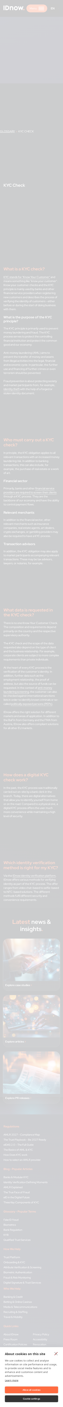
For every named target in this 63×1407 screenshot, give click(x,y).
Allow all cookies (31, 1389)
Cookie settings (31, 1398)
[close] (56, 1353)
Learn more (11, 1380)
